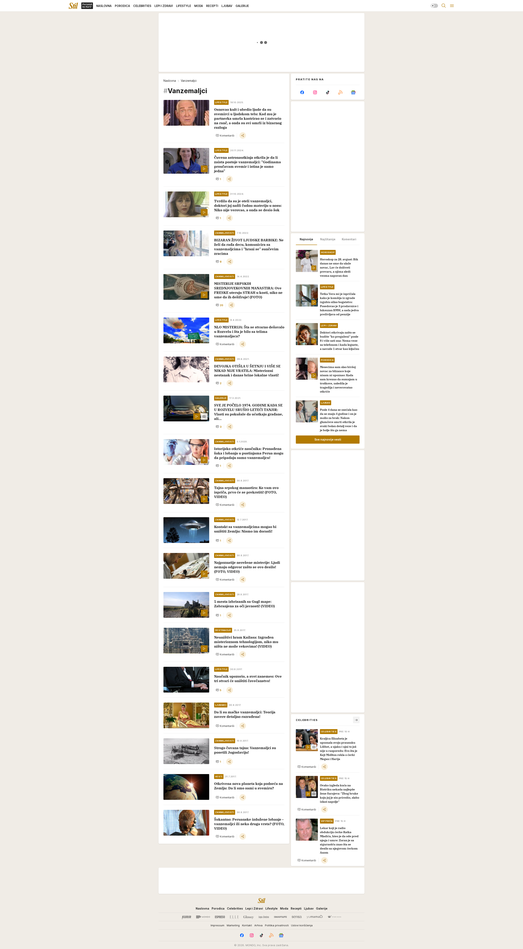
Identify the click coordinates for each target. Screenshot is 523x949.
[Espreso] (220, 916)
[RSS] (340, 92)
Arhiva (258, 925)
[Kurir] (186, 916)
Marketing (233, 925)
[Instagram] (314, 92)
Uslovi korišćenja (302, 925)
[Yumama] (315, 916)
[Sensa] (297, 916)
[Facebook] (302, 92)
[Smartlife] (280, 916)
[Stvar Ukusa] (334, 916)
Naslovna (169, 80)
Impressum (217, 925)
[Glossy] (248, 916)
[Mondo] (203, 916)
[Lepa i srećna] (264, 916)
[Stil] (73, 6)
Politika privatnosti (277, 925)
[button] (225, 135)
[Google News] (353, 92)
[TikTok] (327, 92)
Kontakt (247, 925)
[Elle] (234, 916)
